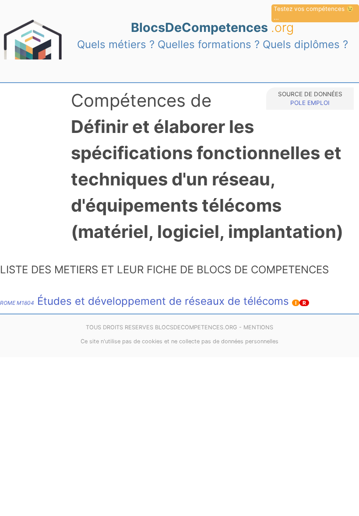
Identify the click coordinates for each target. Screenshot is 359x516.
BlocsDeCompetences (212, 27)
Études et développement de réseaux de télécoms (144, 301)
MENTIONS (258, 327)
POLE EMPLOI (310, 102)
